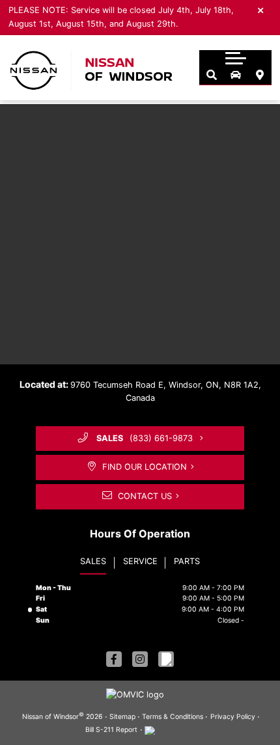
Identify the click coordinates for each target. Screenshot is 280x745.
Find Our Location (144, 467)
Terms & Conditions (172, 716)
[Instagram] (140, 659)
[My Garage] (235, 75)
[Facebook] (114, 659)
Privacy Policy (232, 716)
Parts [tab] (187, 561)
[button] (235, 58)
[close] (261, 10)
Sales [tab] (93, 561)
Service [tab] (140, 561)
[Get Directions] (259, 75)
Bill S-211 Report (111, 729)
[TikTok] (166, 659)
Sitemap (122, 716)
